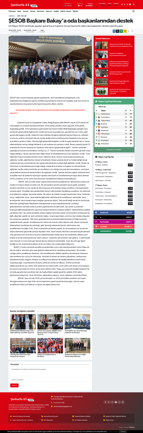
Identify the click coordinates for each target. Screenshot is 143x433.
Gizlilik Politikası (113, 431)
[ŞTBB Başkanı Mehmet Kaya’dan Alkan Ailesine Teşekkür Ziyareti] (23, 322)
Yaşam (32, 11)
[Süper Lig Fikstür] (132, 157)
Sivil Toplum (21, 16)
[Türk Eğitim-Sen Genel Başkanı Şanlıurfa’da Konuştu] (77, 322)
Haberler (12, 16)
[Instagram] (112, 402)
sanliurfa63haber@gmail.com (63, 406)
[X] (108, 402)
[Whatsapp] (119, 402)
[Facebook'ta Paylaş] (114, 31)
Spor (19, 11)
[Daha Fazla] (125, 31)
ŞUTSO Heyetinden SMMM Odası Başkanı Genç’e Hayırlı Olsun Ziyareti (49, 332)
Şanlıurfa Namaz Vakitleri (82, 416)
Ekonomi (40, 11)
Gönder (14, 385)
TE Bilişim (131, 427)
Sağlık (56, 11)
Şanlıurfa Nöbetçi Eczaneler (21, 416)
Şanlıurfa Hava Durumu (51, 416)
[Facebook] (105, 402)
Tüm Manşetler (48, 420)
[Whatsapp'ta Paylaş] (121, 31)
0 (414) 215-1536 (59, 402)
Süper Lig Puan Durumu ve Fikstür (22, 420)
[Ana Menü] (133, 11)
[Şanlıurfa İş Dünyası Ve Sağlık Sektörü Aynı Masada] (77, 345)
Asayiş (25, 11)
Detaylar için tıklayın (114, 149)
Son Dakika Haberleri (81, 420)
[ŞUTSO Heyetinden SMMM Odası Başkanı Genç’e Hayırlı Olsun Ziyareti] (50, 322)
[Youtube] (115, 402)
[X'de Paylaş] (117, 31)
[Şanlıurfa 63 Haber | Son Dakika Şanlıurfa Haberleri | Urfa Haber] (23, 4)
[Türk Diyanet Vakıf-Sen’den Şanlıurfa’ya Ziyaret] (23, 345)
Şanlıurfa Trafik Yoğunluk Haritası (116, 416)
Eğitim (75, 11)
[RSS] (122, 402)
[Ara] (133, 4)
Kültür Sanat (66, 11)
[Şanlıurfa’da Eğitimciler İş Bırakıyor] (50, 345)
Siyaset (49, 11)
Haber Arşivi (110, 420)
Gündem (12, 11)
